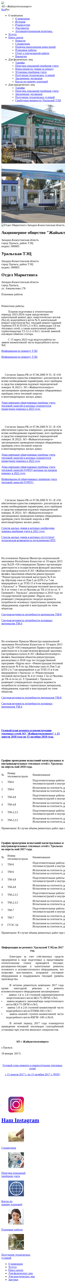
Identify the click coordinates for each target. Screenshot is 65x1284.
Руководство (22, 24)
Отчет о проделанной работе (32, 53)
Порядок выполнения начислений (35, 46)
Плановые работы (26, 50)
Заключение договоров (28, 78)
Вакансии (21, 56)
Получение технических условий (35, 75)
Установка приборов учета (31, 72)
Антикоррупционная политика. (34, 31)
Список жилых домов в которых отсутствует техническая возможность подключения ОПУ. (28, 539)
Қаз (3, 9)
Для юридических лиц (21, 1276)
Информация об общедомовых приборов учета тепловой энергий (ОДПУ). (29, 481)
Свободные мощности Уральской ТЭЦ (38, 100)
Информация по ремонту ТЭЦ (19, 350)
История (20, 21)
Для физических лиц (20, 1273)
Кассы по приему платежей (31, 81)
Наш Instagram (20, 1120)
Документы (22, 28)
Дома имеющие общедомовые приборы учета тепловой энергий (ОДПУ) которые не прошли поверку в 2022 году (29, 470)
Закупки (13, 1279)
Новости (20, 40)
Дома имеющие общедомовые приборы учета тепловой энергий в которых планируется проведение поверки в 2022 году (28, 457)
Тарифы (20, 62)
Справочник (22, 43)
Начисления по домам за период (34, 68)
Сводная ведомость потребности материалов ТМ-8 (31, 614)
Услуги (12, 34)
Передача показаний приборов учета (37, 65)
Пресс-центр (15, 37)
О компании (22, 18)
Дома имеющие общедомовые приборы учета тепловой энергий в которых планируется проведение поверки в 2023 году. (28, 405)
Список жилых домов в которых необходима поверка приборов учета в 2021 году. (27, 530)
